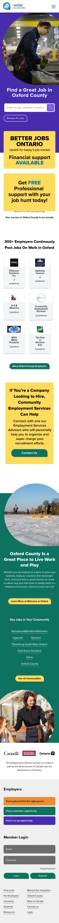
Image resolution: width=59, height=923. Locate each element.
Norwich (36, 637)
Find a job (9, 890)
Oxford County (29, 663)
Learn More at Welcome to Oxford (29, 601)
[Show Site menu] (54, 7)
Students (8, 906)
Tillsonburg (17, 644)
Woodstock (17, 631)
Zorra (29, 657)
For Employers (11, 895)
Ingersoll (18, 637)
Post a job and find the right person (25, 801)
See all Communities (29, 678)
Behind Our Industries (38, 890)
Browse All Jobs (15, 118)
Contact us (33, 906)
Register (42, 875)
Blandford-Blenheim (36, 631)
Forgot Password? (47, 869)
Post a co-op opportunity (19, 820)
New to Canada (35, 901)
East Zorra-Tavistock (29, 650)
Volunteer (9, 901)
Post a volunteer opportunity (21, 810)
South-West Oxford (36, 644)
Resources (9, 912)
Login (16, 875)
